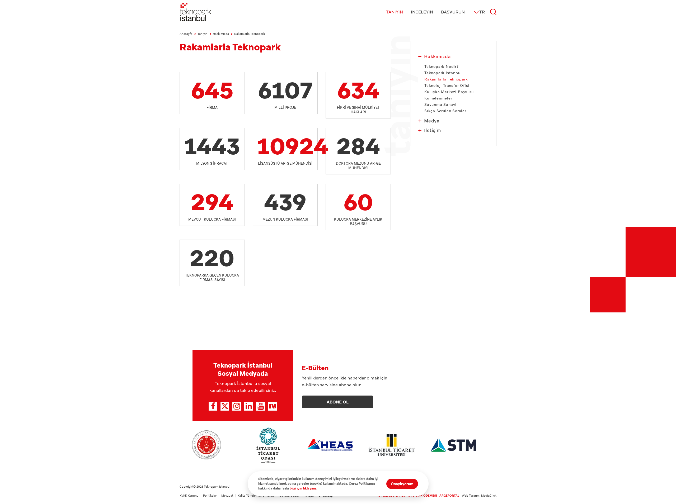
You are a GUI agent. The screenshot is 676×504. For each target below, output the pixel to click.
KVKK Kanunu (189, 495)
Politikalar (210, 495)
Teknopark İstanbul (443, 72)
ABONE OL (338, 402)
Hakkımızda (437, 56)
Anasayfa (186, 34)
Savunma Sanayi (440, 104)
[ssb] (206, 445)
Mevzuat (227, 495)
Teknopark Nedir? (441, 66)
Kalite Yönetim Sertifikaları (256, 495)
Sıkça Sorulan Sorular (445, 110)
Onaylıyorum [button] (402, 484)
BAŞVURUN (453, 12)
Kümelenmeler (438, 98)
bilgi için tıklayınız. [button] (303, 488)
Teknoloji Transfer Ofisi (446, 85)
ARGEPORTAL (449, 495)
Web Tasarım (471, 495)
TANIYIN (394, 12)
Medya (432, 121)
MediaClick (488, 495)
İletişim (432, 130)
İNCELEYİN (422, 12)
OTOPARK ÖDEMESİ (422, 495)
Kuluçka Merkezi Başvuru (448, 91)
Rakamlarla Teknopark (249, 34)
